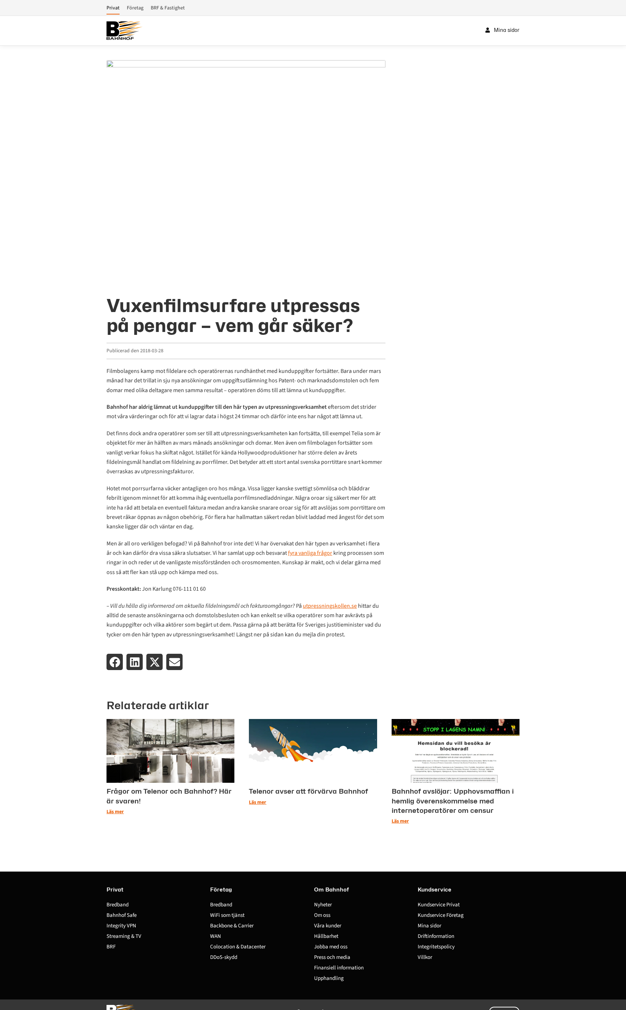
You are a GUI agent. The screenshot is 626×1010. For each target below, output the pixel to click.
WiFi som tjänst (227, 915)
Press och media (332, 957)
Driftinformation (436, 936)
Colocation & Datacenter (238, 947)
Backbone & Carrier (232, 926)
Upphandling (329, 978)
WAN (215, 936)
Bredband (118, 905)
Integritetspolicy (436, 947)
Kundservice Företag (441, 915)
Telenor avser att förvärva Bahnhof (308, 791)
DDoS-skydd (223, 957)
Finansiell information (339, 968)
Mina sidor (429, 926)
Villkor (425, 957)
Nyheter (323, 905)
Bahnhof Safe (122, 915)
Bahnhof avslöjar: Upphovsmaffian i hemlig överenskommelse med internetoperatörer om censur (453, 800)
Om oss (322, 915)
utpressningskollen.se (330, 606)
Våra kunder (327, 926)
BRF (111, 947)
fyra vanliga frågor (310, 553)
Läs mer (115, 811)
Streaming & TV (124, 936)
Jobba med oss (330, 947)
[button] (115, 662)
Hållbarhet (326, 936)
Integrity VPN (121, 926)
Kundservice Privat (439, 905)
